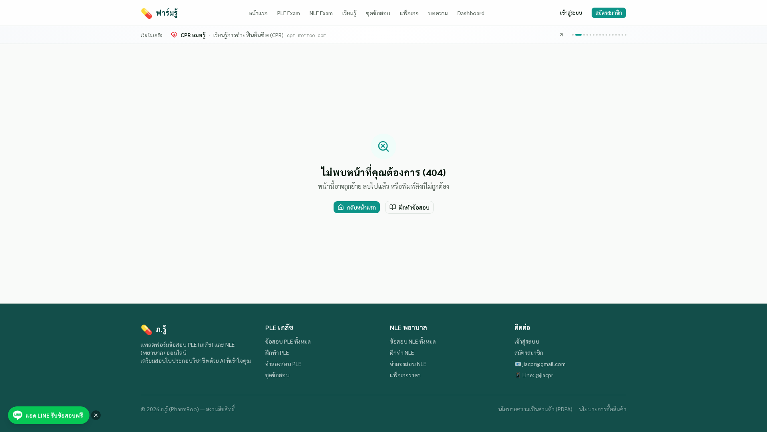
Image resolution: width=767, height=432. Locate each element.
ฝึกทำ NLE (402, 352)
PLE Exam (288, 12)
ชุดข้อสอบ (378, 12)
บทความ (438, 12)
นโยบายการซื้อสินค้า (602, 408)
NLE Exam (321, 12)
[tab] (573, 35)
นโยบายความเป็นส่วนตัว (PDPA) (535, 408)
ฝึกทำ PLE (277, 352)
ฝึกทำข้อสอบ (414, 207)
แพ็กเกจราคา (405, 374)
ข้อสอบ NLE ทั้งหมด (413, 341)
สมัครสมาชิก (609, 12)
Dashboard (471, 12)
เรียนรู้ (349, 12)
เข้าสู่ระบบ (571, 12)
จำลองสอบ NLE (408, 363)
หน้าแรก (258, 12)
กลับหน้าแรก (361, 207)
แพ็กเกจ (409, 12)
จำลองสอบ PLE (283, 363)
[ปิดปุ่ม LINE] (96, 415)
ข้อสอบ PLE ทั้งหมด (288, 341)
